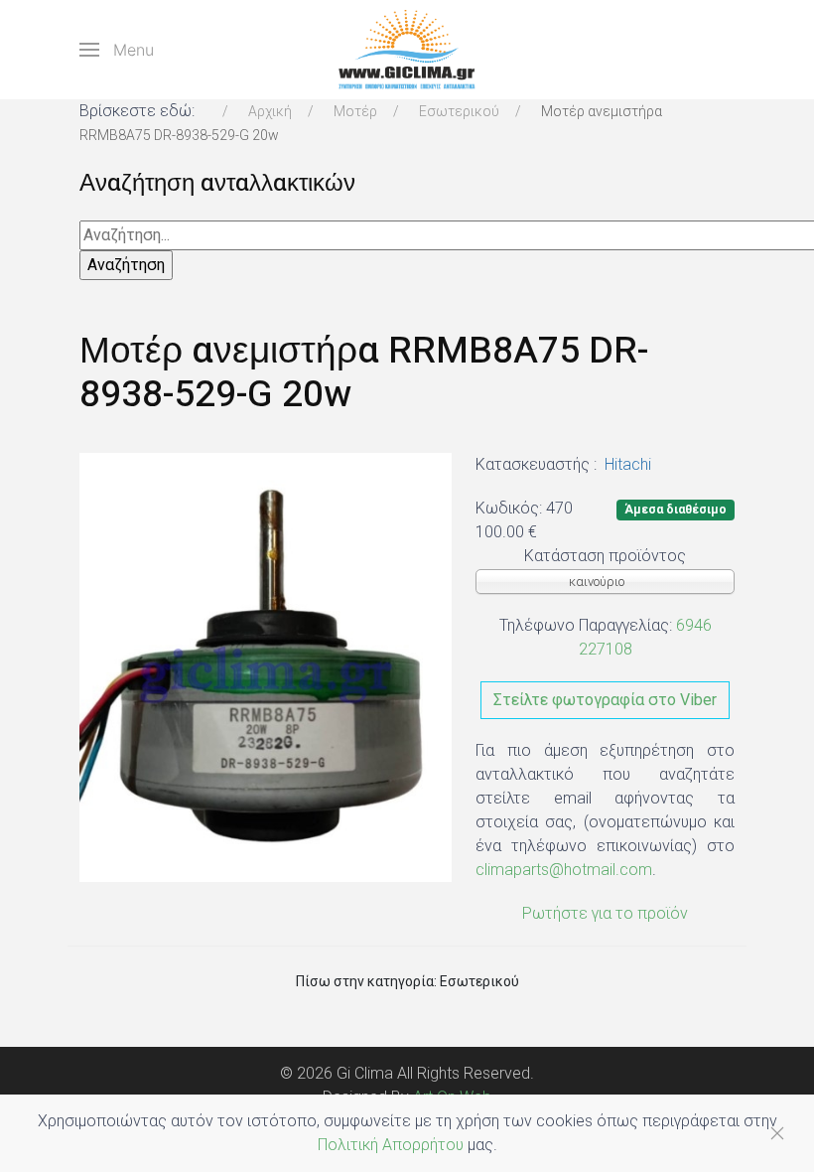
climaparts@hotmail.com (563, 869)
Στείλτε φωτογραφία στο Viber (605, 699)
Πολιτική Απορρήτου (391, 1144)
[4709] (265, 667)
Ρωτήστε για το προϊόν (605, 913)
